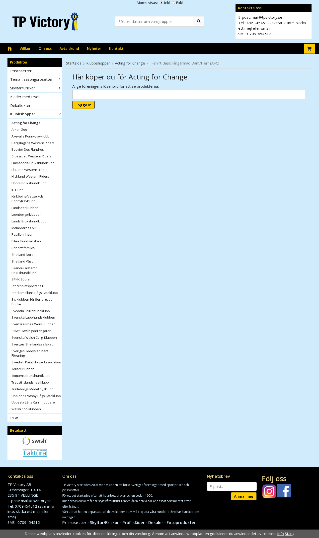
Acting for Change (25, 123)
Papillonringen (22, 234)
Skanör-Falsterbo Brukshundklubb (24, 270)
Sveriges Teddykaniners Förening (29, 353)
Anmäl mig (243, 496)
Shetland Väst (22, 261)
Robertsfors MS (23, 248)
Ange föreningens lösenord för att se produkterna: (115, 86)
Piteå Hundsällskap (26, 241)
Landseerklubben (24, 207)
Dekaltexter (20, 105)
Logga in (83, 104)
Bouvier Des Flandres (27, 149)
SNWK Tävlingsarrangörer (31, 331)
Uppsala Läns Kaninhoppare (33, 402)
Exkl (179, 2)
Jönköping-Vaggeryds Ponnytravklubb (27, 198)
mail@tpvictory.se (267, 17)
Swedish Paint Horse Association (36, 362)
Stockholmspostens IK (28, 286)
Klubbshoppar (22, 113)
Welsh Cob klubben (26, 409)
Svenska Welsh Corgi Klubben (34, 337)
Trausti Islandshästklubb (30, 382)
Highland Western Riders (30, 176)
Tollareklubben (22, 369)
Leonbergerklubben (26, 214)
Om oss (45, 48)
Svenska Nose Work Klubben (33, 324)
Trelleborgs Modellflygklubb (32, 389)
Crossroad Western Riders (31, 156)
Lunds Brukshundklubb (29, 221)
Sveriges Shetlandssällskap (32, 344)
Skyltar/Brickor (22, 87)
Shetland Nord (22, 254)
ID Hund (17, 190)
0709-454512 (257, 22)
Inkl (167, 2)
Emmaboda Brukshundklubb (33, 163)
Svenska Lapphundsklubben (33, 317)
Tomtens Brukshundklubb (31, 375)
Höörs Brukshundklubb (29, 183)
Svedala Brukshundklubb (30, 311)
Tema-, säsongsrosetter (31, 79)
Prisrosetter (21, 70)
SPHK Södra (20, 279)
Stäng (290, 533)
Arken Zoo (19, 129)
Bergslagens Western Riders (33, 143)
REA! (14, 417)
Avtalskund (69, 48)
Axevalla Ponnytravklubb (30, 136)
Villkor (25, 48)
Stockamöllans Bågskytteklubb (34, 292)
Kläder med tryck (25, 96)
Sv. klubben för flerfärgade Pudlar (32, 301)
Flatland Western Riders (29, 169)
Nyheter (94, 48)
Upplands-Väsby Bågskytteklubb (36, 396)
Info (280, 533)
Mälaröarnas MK (24, 228)
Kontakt (116, 48)
